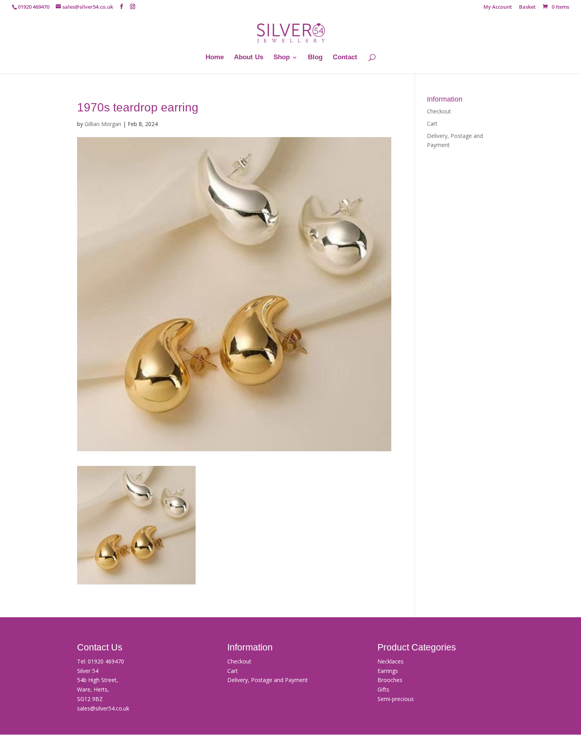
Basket (527, 7)
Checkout (439, 111)
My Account (497, 7)
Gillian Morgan (103, 124)
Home (215, 58)
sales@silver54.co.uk (103, 708)
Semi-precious (395, 699)
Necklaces (390, 661)
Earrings (387, 671)
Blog (315, 58)
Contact (345, 58)
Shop (282, 58)
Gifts (383, 689)
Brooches (389, 680)
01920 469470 (106, 661)
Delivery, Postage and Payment (267, 680)
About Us (248, 58)
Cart (432, 123)
